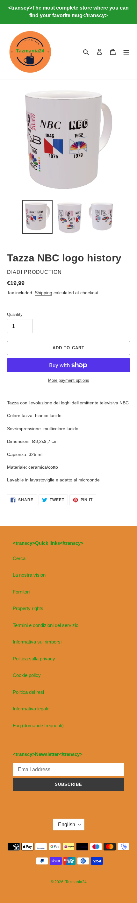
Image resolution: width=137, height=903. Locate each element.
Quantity (15, 314)
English (66, 824)
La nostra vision (29, 575)
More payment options (68, 380)
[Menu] (126, 52)
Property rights (28, 608)
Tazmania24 (76, 882)
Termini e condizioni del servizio (45, 625)
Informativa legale (31, 708)
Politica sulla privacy (34, 658)
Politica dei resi (28, 692)
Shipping (43, 292)
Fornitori (21, 591)
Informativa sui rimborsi (37, 641)
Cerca (19, 558)
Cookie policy (27, 675)
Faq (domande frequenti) (38, 725)
